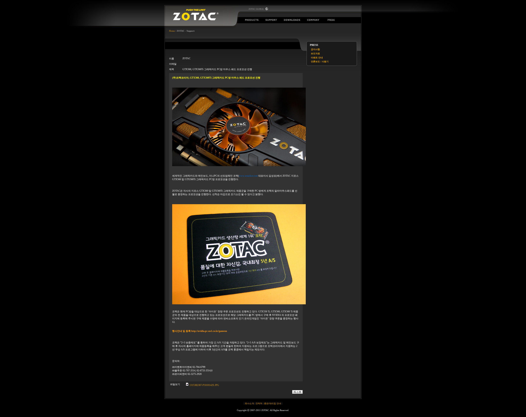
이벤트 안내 (317, 57)
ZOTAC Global (257, 9)
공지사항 (315, 49)
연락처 (259, 403)
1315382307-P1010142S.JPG (204, 385)
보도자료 (315, 53)
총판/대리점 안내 (272, 403)
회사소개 (249, 403)
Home (172, 31)
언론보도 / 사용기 (320, 61)
